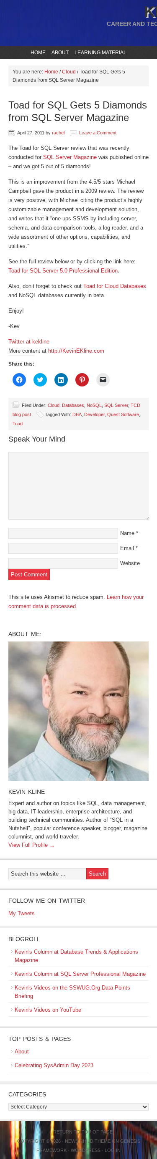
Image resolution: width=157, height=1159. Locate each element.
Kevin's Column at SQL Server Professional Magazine (80, 974)
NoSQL (94, 405)
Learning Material (99, 53)
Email (127, 548)
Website (130, 563)
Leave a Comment (97, 132)
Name (127, 533)
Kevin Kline (26, 791)
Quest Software (123, 414)
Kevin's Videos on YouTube (48, 1010)
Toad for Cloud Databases (114, 286)
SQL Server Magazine (70, 157)
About (59, 53)
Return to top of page (83, 1131)
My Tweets (21, 913)
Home (38, 53)
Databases (73, 405)
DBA (77, 414)
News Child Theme (88, 1141)
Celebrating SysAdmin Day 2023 (54, 1065)
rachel (58, 132)
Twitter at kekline (28, 341)
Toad (18, 423)
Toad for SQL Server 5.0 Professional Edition (63, 271)
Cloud (53, 405)
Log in (113, 1150)
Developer (94, 414)
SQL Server (116, 405)
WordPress (85, 1150)
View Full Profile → (31, 845)
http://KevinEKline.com (76, 351)
